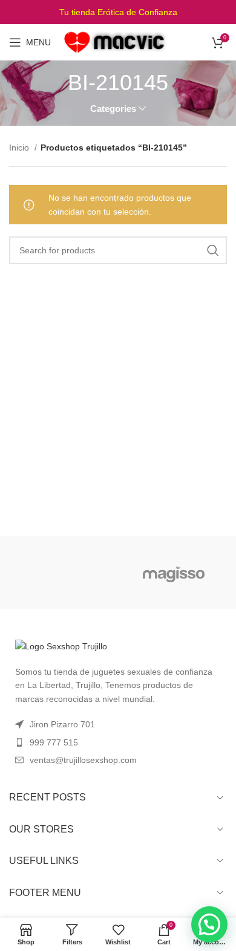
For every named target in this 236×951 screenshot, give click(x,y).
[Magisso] (174, 572)
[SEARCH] (213, 250)
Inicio (20, 147)
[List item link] (118, 742)
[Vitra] (62, 572)
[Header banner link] (118, 12)
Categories (113, 108)
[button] (209, 924)
